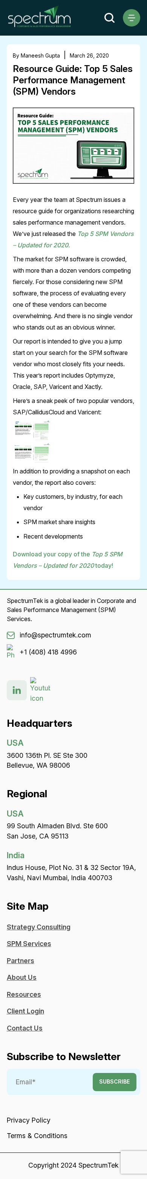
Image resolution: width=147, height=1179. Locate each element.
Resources (24, 994)
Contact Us (25, 1028)
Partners (20, 961)
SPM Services (29, 944)
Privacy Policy (29, 1120)
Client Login (25, 1011)
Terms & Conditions (37, 1136)
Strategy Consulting (38, 927)
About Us (22, 977)
